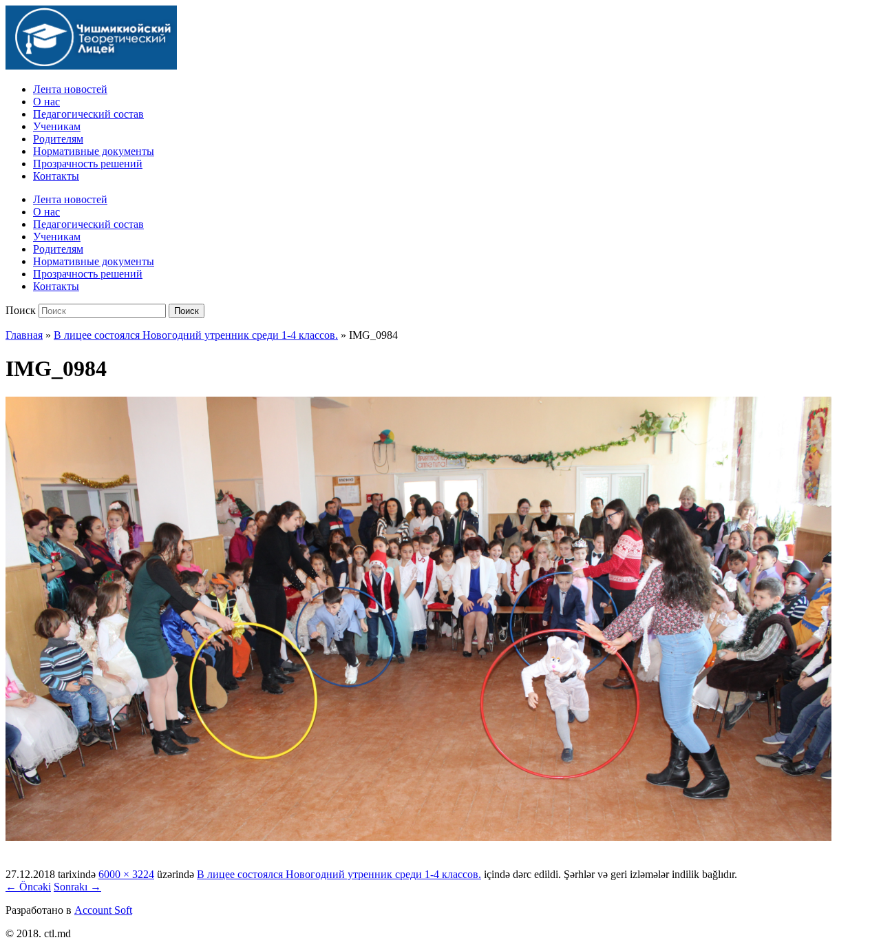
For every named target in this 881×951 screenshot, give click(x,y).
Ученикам (57, 126)
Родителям (58, 139)
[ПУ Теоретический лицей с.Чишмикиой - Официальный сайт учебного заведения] (91, 66)
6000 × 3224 (126, 874)
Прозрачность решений (87, 163)
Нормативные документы (93, 151)
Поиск (21, 310)
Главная (24, 335)
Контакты (56, 176)
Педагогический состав (88, 114)
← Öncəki (28, 886)
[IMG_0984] (418, 837)
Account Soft (103, 910)
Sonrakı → (77, 886)
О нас (46, 101)
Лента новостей (70, 89)
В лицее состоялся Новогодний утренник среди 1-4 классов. (196, 335)
